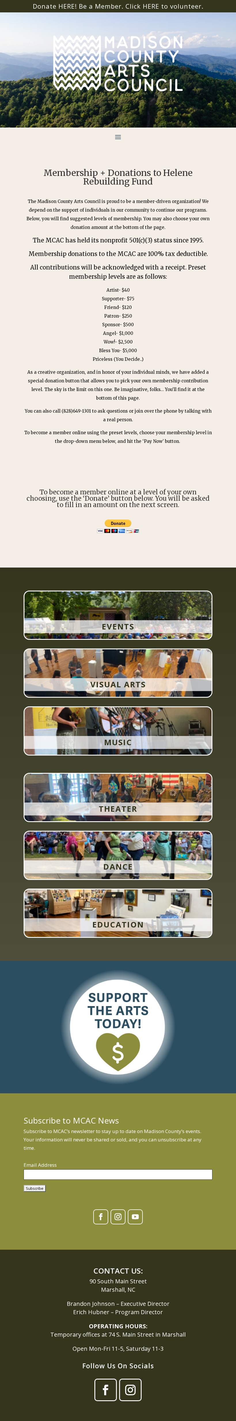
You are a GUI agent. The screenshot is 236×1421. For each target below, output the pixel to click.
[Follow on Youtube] (135, 1216)
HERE (151, 6)
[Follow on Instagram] (118, 1216)
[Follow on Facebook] (100, 1216)
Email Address (40, 1165)
